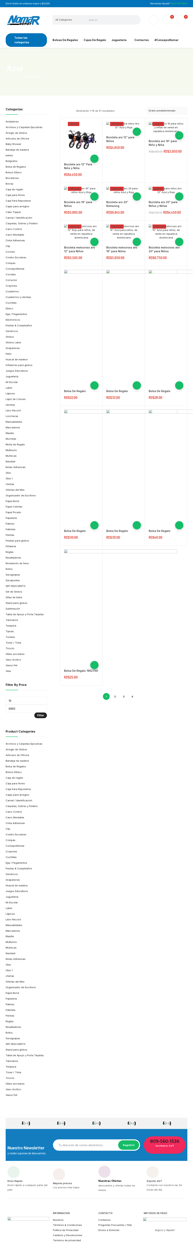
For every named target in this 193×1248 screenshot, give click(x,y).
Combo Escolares (16, 257)
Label (9, 387)
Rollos (9, 568)
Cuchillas (11, 302)
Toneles (10, 636)
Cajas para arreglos (17, 206)
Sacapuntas (13, 580)
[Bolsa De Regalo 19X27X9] (120, 606)
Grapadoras (13, 348)
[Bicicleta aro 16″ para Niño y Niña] (166, 127)
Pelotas (10, 534)
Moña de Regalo (15, 444)
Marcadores (13, 427)
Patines (10, 523)
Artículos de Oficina (17, 138)
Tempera (11, 625)
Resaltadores (13, 557)
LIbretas (10, 404)
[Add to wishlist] (94, 142)
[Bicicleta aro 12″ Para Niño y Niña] (81, 139)
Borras (9, 183)
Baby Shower (13, 143)
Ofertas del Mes (15, 489)
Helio (8, 353)
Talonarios (12, 619)
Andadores (12, 121)
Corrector (11, 280)
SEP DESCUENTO (15, 585)
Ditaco (9, 308)
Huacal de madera (17, 359)
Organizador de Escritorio (21, 495)
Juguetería (12, 376)
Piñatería (11, 546)
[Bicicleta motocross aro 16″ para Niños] (123, 232)
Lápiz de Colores (16, 399)
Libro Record (13, 410)
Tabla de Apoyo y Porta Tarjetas (25, 614)
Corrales (11, 274)
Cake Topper (13, 212)
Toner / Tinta (13, 642)
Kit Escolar (12, 382)
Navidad (10, 461)
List (69, 111)
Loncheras (12, 416)
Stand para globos (16, 602)
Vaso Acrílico (13, 659)
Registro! (128, 1145)
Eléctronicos (13, 319)
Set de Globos (14, 591)
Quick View (94, 150)
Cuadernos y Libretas (18, 297)
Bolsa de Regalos (16, 166)
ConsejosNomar (15, 268)
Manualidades (14, 421)
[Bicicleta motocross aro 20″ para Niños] (166, 232)
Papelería (11, 517)
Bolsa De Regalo (75, 391)
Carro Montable (15, 234)
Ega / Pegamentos (16, 314)
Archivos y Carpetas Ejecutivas (24, 127)
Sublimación (13, 608)
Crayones (11, 285)
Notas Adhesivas (15, 467)
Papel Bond (12, 501)
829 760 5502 (179, 3)
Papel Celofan (14, 506)
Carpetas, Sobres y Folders (22, 223)
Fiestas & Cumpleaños (19, 325)
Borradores (12, 178)
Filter (40, 715)
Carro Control (14, 229)
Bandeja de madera (17, 149)
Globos (10, 336)
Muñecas (11, 455)
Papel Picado (13, 512)
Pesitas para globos (17, 540)
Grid (62, 111)
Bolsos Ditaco (14, 172)
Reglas (10, 551)
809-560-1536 (164, 1141)
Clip (8, 246)
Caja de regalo (14, 189)
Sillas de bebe (14, 597)
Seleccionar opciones (94, 159)
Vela (8, 670)
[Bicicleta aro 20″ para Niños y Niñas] (166, 190)
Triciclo (10, 648)
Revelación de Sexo (17, 563)
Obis (8, 472)
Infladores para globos (19, 365)
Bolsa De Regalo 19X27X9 (81, 670)
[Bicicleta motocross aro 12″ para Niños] (81, 232)
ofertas (10, 484)
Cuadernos (12, 291)
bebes (9, 155)
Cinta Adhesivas (15, 240)
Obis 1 (9, 478)
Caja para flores (15, 195)
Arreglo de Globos (16, 132)
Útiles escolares (15, 653)
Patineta (10, 529)
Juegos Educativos (17, 370)
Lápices (10, 393)
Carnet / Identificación (19, 217)
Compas (10, 263)
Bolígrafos (12, 160)
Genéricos (12, 331)
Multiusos (11, 450)
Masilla (10, 433)
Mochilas (11, 438)
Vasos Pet (11, 665)
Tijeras (10, 631)
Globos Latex (13, 342)
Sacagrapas (13, 574)
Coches (10, 251)
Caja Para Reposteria (18, 200)
